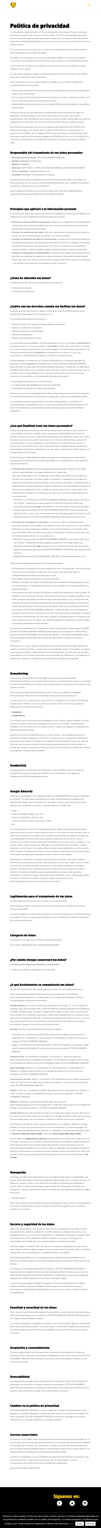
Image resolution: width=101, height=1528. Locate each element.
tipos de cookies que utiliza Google (27, 1134)
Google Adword (18, 715)
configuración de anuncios (36, 1139)
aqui (39, 507)
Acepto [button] (79, 1524)
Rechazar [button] (90, 1524)
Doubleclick (16, 712)
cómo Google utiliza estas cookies (67, 1134)
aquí (72, 1523)
